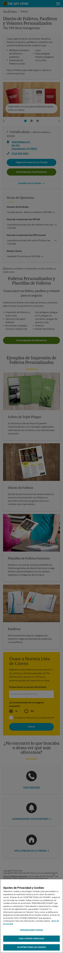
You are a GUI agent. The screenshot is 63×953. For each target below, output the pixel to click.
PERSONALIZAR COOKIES (31, 930)
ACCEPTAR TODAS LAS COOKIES (31, 947)
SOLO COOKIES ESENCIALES (31, 939)
